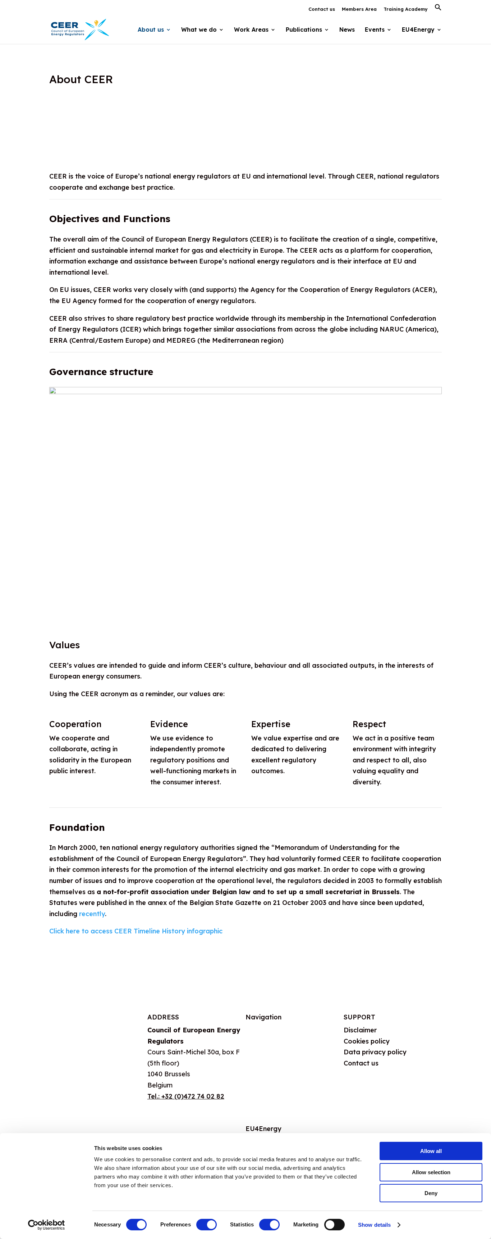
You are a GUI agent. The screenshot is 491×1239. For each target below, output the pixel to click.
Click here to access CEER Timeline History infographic (135, 931)
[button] (438, 9)
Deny (431, 1193)
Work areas (264, 1065)
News (347, 30)
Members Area (359, 9)
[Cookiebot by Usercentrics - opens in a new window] (46, 1225)
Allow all (431, 1151)
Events (375, 30)
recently (92, 914)
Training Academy (406, 9)
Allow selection (431, 1172)
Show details (374, 1225)
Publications (264, 1082)
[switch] (206, 1224)
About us (260, 1030)
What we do (264, 1048)
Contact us (321, 9)
